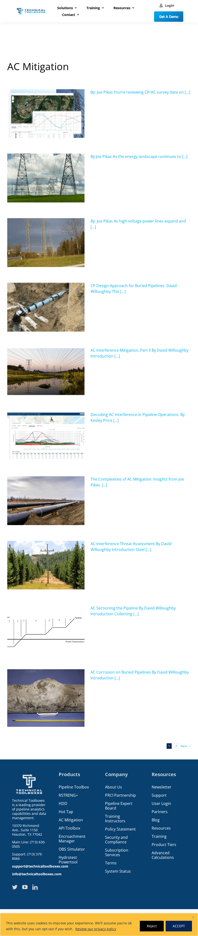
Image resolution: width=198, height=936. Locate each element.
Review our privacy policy (95, 929)
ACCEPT (179, 926)
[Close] (193, 917)
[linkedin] (35, 887)
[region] (99, 924)
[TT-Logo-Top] (31, 7)
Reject (152, 926)
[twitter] (14, 887)
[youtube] (25, 887)
